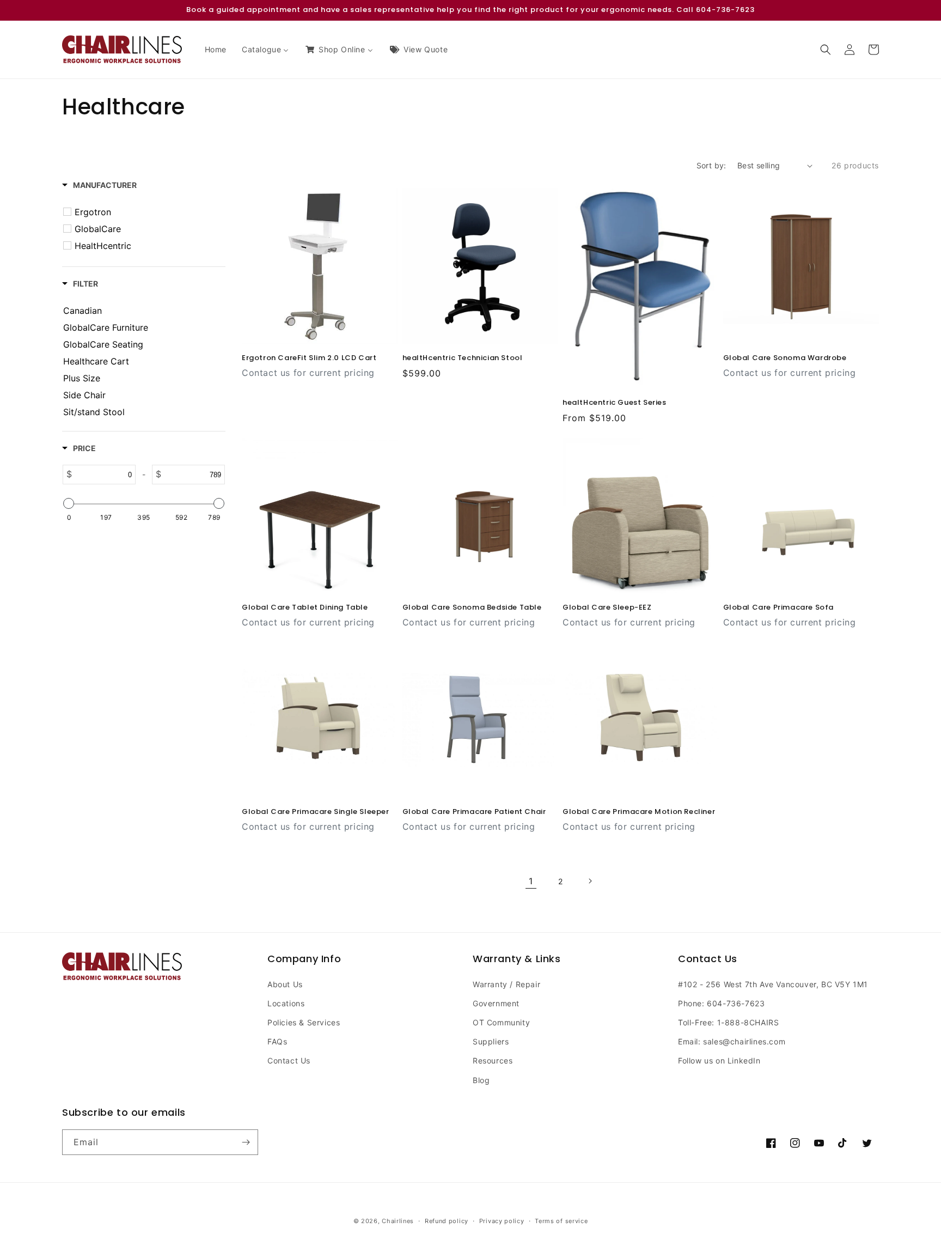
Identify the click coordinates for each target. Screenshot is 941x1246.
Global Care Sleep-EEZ (607, 607)
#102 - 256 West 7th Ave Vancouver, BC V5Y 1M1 (773, 984)
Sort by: (711, 165)
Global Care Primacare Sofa (778, 607)
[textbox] (103, 474)
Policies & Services (303, 1022)
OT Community (501, 1022)
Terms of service (561, 1221)
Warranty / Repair (506, 984)
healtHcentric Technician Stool (462, 358)
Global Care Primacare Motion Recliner (639, 812)
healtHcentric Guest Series (615, 403)
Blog (481, 1080)
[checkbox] (145, 211)
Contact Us (288, 1060)
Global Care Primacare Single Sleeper (315, 812)
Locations (285, 1003)
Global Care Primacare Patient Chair (474, 812)
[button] (826, 50)
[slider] (68, 503)
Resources (492, 1060)
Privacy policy (501, 1221)
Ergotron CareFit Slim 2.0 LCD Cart (309, 358)
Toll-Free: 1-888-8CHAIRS (728, 1022)
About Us (285, 984)
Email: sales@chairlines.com (731, 1041)
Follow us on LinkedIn (719, 1060)
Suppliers (491, 1041)
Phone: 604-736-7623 (721, 1003)
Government (496, 1003)
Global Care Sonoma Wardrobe (785, 358)
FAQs (277, 1041)
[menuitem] (215, 49)
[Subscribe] (246, 1142)
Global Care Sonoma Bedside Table (472, 607)
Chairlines (398, 1221)
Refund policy (446, 1221)
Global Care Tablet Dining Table (305, 607)
